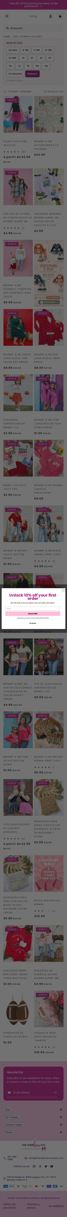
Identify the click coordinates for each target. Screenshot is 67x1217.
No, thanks (33, 623)
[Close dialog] (63, 590)
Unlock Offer (33, 613)
